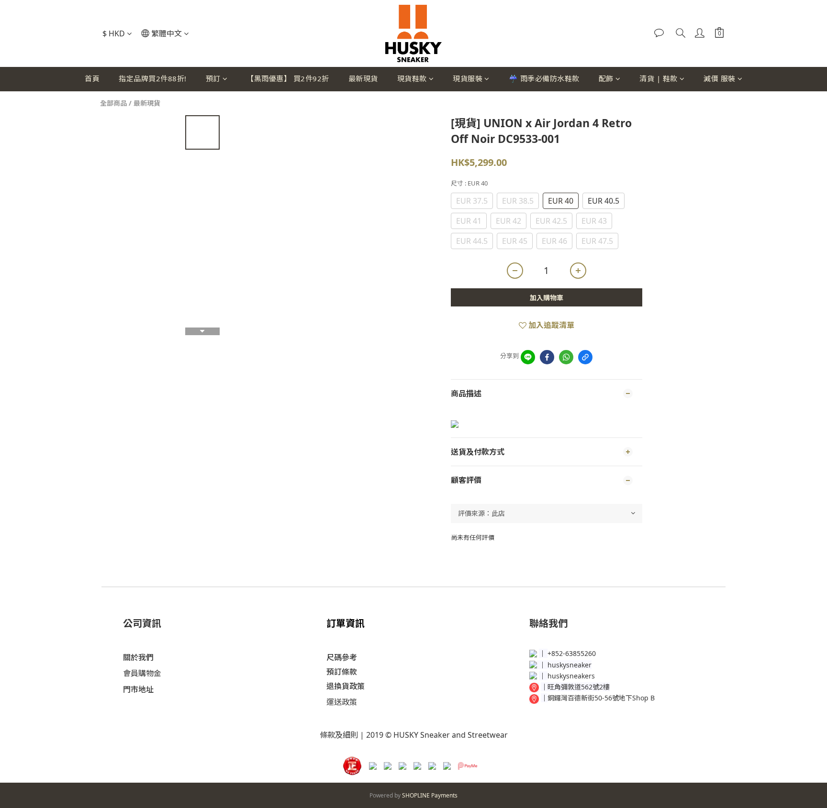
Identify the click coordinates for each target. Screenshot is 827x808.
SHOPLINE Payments (430, 795)
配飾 (606, 78)
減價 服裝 (720, 78)
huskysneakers (571, 675)
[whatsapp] (566, 357)
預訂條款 (341, 671)
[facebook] (547, 357)
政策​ (349, 702)
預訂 (213, 78)
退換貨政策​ (345, 686)
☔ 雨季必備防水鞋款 (544, 78)
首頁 (92, 78)
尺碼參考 (341, 657)
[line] (528, 357)
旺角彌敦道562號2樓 (579, 686)
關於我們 (138, 657)
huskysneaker (570, 664)
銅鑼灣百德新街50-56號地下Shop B (601, 697)
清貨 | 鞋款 (658, 78)
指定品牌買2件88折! (153, 78)
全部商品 (113, 103)
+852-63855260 (572, 653)
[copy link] (585, 357)
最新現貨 (363, 78)
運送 (334, 702)
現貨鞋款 (412, 78)
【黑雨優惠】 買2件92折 (287, 78)
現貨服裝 (467, 78)
